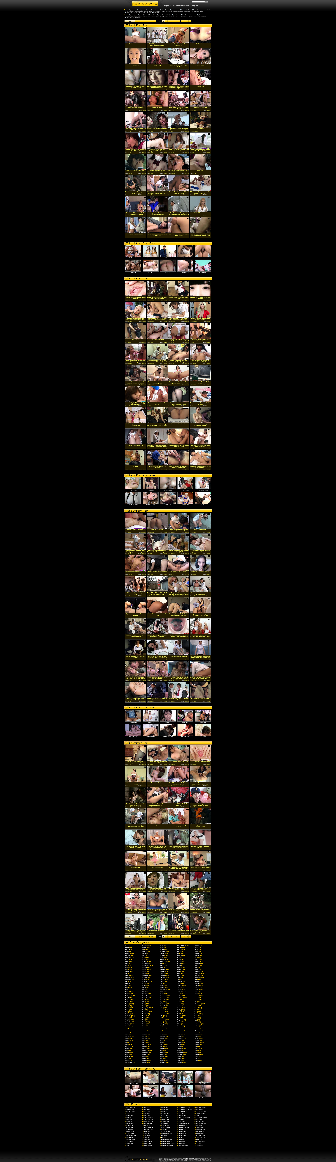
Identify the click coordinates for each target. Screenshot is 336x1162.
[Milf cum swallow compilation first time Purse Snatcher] (157, 570)
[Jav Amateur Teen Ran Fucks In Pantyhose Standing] (178, 570)
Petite (178, 1006)
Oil (178, 979)
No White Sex (165, 1121)
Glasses (162, 973)
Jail (161, 1018)
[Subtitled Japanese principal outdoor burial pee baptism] (200, 908)
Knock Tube (203, 722)
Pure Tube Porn (150, 736)
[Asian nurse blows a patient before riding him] (178, 908)
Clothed (144, 953)
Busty (126, 1044)
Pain (178, 993)
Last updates (176, 5)
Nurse (178, 973)
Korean (162, 1034)
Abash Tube (185, 504)
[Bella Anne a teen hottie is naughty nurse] (200, 760)
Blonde (127, 1018)
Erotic (143, 1022)
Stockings (197, 973)
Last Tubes (185, 272)
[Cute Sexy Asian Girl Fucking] (178, 655)
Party (178, 999)
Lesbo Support (183, 1135)
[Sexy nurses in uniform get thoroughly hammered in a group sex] (178, 591)
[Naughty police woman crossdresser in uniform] (135, 655)
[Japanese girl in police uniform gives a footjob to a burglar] (157, 697)
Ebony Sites (164, 1111)
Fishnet (144, 1054)
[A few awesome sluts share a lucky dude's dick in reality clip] (178, 845)
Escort (144, 1024)
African (127, 951)
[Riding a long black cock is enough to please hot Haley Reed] (200, 190)
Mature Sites (199, 1109)
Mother (179, 963)
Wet (196, 1046)
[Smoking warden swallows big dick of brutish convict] (135, 190)
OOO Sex (198, 1143)
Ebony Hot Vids (203, 1097)
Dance (144, 991)
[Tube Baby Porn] (134, 8)
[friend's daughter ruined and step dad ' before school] (135, 422)
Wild (196, 1052)
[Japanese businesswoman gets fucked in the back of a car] (178, 401)
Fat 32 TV (164, 1135)
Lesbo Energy (182, 1131)
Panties (179, 995)
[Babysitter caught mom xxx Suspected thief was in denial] (157, 148)
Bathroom (127, 983)
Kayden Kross (134, 14)
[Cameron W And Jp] (157, 106)
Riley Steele (129, 17)
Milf (178, 953)
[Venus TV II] (135, 64)
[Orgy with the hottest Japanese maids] (135, 570)
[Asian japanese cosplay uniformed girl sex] (178, 106)
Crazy (144, 973)
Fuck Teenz (182, 1113)
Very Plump (199, 1119)
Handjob (162, 987)
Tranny (196, 1014)
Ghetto (161, 967)
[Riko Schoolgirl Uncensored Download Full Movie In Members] (157, 169)
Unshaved (197, 1028)
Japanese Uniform (135, 10)
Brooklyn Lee (130, 16)
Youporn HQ (168, 504)
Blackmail (127, 1014)
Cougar (144, 969)
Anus (126, 963)
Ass (126, 969)
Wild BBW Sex (200, 1121)
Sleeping (197, 953)
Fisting (144, 1056)
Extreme (144, 1030)
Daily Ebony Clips (185, 1083)
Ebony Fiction (185, 1097)
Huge (161, 1001)
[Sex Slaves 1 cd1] (135, 866)
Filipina (144, 1048)
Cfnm (126, 1058)
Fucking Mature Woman (185, 1109)
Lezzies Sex (182, 1141)
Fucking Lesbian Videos (167, 1143)
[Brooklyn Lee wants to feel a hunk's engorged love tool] (200, 317)
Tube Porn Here (200, 1141)
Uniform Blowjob (155, 10)
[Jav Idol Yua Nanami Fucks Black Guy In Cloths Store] (157, 233)
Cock (143, 957)
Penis (178, 1001)
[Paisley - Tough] (157, 64)
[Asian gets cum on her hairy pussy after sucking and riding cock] (157, 760)
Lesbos (181, 1137)
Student (197, 981)
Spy (196, 967)
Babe (126, 975)
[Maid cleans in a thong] (157, 528)
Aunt (126, 973)
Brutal (126, 1038)
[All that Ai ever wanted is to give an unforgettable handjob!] (200, 422)
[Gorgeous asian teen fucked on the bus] (135, 169)
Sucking (197, 983)
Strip (196, 979)
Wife (196, 1050)
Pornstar (179, 1016)
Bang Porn (133, 272)
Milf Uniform (138, 12)
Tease (196, 997)
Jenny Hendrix (164, 16)
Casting (127, 1052)
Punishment (180, 1032)
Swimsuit (197, 987)
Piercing (179, 1008)
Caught (127, 1054)
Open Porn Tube (200, 1137)
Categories (194, 5)
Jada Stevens (177, 14)
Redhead (179, 1038)
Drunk (144, 1016)
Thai (196, 1001)
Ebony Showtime (166, 1109)
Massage (162, 1062)
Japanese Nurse (189, 11)
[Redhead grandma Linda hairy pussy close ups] (135, 296)
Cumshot (144, 981)
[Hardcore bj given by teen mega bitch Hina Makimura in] (135, 148)
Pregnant (179, 1020)
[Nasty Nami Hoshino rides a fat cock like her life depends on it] (200, 676)
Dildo (143, 1001)
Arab (126, 965)
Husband (162, 1006)
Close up (144, 951)
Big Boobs (127, 995)
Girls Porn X (199, 1127)
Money (179, 959)
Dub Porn (150, 272)
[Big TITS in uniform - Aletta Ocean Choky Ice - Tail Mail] (178, 781)
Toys (196, 1012)
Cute (143, 985)
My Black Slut (165, 1119)
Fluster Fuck (167, 272)
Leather (162, 1044)
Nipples (179, 969)
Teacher (197, 995)
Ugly (196, 1020)
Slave (196, 951)
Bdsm (126, 987)
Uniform (197, 1026)
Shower (197, 945)
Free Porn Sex (200, 1133)
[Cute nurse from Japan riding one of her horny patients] (200, 444)
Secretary (179, 1054)
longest (151, 21)
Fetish (144, 1046)
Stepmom (197, 971)
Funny (161, 957)
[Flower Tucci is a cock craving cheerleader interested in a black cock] (178, 338)
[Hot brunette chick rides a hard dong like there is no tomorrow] (178, 148)
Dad (143, 989)
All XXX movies (168, 258)
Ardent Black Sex (133, 1083)
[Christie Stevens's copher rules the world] (157, 612)
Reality (179, 1036)
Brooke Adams (143, 14)
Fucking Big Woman (166, 1139)
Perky (178, 1003)
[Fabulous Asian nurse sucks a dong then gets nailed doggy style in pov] (200, 655)
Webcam (197, 1042)
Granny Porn (182, 1115)
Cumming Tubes (165, 1131)
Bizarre (127, 1010)
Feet (143, 1042)
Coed (143, 959)
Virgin (196, 1036)
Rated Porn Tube (168, 736)
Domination (145, 1012)
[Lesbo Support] (200, 127)
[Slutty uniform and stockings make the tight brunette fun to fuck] (200, 612)
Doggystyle (145, 1008)
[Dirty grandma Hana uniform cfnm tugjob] (157, 401)
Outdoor (179, 991)
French (162, 953)
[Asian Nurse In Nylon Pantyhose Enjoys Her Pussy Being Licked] (135, 823)
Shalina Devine (152, 14)
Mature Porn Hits (183, 1145)
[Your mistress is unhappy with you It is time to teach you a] (178, 929)
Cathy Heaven (138, 16)
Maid (161, 1058)
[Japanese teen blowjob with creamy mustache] (135, 612)
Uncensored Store (203, 490)
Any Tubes (150, 722)
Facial (144, 1034)
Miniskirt (179, 955)
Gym (161, 983)
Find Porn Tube (200, 1135)
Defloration (145, 997)
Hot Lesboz (182, 1121)
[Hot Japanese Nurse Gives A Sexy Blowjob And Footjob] (135, 845)
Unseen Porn (150, 258)
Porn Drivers (150, 490)
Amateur (127, 953)
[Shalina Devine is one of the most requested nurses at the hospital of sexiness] (157, 655)
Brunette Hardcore (178, 11)
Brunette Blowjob (199, 11)
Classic (144, 947)
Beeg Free (200, 1145)
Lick (161, 1050)
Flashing (144, 1060)
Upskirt (196, 1030)
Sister (196, 947)
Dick (143, 999)
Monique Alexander (174, 16)
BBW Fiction (164, 1123)
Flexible (144, 1062)
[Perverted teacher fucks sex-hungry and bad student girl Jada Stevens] (135, 676)
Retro (178, 1040)
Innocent (162, 1010)
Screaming (180, 1052)
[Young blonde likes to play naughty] (157, 781)
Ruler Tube (199, 1139)
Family (144, 1036)
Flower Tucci (138, 17)
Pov (178, 1018)
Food (161, 945)
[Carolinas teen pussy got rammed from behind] (200, 845)
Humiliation (163, 1003)
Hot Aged (181, 1119)
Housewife (162, 999)
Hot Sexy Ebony (165, 1113)
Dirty (143, 1003)
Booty (126, 1028)
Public (178, 1030)
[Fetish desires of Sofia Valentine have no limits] (178, 802)
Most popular (167, 5)
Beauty (127, 991)
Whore (196, 1048)
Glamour (162, 971)
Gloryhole (162, 975)
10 (187, 21)
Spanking (197, 963)
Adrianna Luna (202, 16)
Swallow (197, 985)
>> (189, 21)
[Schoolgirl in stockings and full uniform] (200, 380)
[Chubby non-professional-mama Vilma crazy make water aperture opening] (178, 634)
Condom (144, 967)
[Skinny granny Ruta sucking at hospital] (178, 823)
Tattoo (196, 993)
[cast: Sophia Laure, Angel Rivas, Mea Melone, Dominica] (135, 127)
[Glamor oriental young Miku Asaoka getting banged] (178, 233)
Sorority (197, 959)
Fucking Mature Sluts (167, 1145)
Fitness (144, 1058)
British (126, 1034)
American (127, 957)
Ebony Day (151, 1097)
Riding (179, 1044)
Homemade (163, 995)
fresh (140, 21)
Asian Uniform (145, 10)
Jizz (161, 1026)
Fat (143, 1040)
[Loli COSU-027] (135, 338)
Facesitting (145, 1032)
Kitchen (162, 1032)
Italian (161, 1016)
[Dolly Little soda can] (157, 866)
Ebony (144, 1018)
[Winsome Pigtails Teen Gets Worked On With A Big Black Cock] (178, 190)
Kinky (161, 1028)
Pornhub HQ (202, 272)
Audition (127, 971)
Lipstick (162, 1054)
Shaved (179, 1058)
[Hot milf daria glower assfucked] (157, 823)
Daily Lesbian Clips (166, 1133)
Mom (178, 957)
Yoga (196, 1058)
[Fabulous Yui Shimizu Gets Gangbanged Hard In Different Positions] (157, 802)
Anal (126, 959)
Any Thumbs (133, 722)
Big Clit (127, 997)
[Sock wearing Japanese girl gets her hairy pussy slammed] (178, 887)
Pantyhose (180, 997)
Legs (161, 1046)
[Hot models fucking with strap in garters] (200, 697)
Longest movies (185, 5)
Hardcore (162, 989)
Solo (196, 957)
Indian (161, 1008)
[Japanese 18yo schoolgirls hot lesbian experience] (200, 338)
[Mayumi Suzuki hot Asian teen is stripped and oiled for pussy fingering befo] (135, 528)
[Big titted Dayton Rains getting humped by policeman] (200, 887)
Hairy (161, 985)
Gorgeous (162, 977)
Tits (195, 1010)
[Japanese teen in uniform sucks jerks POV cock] (200, 296)
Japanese (162, 1020)
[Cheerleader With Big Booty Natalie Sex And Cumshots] (135, 85)
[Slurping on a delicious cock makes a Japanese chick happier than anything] (157, 444)
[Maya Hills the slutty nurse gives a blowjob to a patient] (135, 359)
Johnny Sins (161, 14)
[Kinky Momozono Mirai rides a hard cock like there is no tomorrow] (178, 866)
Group (161, 981)
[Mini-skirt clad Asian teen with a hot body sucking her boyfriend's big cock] (157, 190)
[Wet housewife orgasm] (200, 528)
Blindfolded (128, 1016)
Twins (196, 1018)
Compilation (145, 965)
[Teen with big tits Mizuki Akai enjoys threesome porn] (135, 401)
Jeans (161, 1022)
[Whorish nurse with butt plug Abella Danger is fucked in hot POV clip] (178, 380)
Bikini (126, 1006)
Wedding (197, 1044)
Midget (179, 951)
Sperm (196, 965)
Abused (127, 947)
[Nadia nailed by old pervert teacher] (200, 866)
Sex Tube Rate (185, 736)
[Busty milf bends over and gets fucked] (178, 64)
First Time (145, 1052)
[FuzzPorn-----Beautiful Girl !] (178, 422)
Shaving (179, 1060)
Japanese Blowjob (167, 11)
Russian (179, 1048)
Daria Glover (185, 14)
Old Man (179, 981)
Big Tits (127, 1003)
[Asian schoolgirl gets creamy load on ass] (178, 296)
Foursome (162, 951)
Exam (143, 1026)
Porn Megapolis (200, 1113)
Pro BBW (198, 1115)
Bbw (126, 985)
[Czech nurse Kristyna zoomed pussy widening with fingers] (135, 908)
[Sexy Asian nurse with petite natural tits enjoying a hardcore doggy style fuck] (135, 549)
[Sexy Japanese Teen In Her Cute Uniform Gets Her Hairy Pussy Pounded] (200, 359)
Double (144, 1014)
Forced (162, 949)
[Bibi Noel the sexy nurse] (200, 211)
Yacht (196, 1056)
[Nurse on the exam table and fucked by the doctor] (178, 760)
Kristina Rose (193, 16)
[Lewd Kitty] (200, 169)
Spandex (197, 961)
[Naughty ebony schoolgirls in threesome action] (157, 929)
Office (178, 977)
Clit (143, 949)
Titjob (196, 1008)
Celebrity (127, 1056)
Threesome (198, 1003)
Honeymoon (163, 997)
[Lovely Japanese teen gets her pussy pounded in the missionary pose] (157, 317)
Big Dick (127, 1001)
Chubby (144, 945)
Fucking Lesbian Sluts (167, 1141)
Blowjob (127, 1020)
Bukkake (127, 1040)
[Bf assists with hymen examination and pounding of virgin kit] (135, 211)
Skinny (196, 949)
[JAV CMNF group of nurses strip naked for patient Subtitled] (157, 42)
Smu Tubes (203, 736)
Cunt (143, 983)
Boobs (126, 1026)
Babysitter (127, 977)
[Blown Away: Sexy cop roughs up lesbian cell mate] (200, 823)
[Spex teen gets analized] (157, 338)
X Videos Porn (200, 1131)
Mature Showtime (201, 1107)
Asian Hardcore (175, 10)
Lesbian (162, 1048)
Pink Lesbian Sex (201, 1111)
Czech (144, 987)
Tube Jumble (185, 490)
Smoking (197, 955)
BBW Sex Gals (165, 1125)
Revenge (179, 1042)
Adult (202, 504)
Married (162, 1060)
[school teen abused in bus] (135, 444)
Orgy (178, 987)
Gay (161, 963)
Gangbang (163, 961)
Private (179, 1024)
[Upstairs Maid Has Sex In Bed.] (135, 106)
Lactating (162, 1036)
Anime (126, 961)
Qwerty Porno (168, 490)
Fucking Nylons (183, 1111)
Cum (143, 979)
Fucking (162, 955)
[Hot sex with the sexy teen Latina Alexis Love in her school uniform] (178, 127)
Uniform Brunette (165, 10)
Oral (178, 983)
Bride (126, 1032)
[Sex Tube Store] (200, 42)
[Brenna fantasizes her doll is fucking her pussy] (200, 401)
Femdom (144, 1044)
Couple (144, 971)
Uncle (196, 1022)
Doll (143, 1010)
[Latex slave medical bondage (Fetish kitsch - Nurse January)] (135, 929)
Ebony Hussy (165, 1107)
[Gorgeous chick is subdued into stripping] (157, 465)
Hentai (161, 991)
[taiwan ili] (135, 465)
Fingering (145, 1050)
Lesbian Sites (182, 1129)
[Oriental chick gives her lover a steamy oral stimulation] (135, 760)
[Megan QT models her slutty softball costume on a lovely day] (157, 591)
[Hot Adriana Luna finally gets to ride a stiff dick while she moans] (178, 169)
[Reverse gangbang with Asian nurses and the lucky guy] (157, 676)
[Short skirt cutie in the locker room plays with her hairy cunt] (178, 465)
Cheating (127, 1060)
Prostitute (179, 1028)
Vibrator (197, 1032)
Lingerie (162, 1052)
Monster (179, 961)
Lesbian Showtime (184, 1127)
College (144, 961)
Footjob (162, 947)
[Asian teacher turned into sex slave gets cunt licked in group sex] (200, 549)
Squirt (196, 969)
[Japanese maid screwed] (200, 106)
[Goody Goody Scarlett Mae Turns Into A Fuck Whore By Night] (200, 148)
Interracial (162, 1014)
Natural (179, 967)
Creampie (145, 975)
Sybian (196, 991)
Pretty (178, 1022)
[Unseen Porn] (200, 85)
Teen (196, 999)
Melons (179, 949)
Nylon (178, 975)
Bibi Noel (169, 14)
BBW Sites (164, 1129)
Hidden (162, 993)
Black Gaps (168, 1083)
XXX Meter (199, 1125)
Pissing (179, 1010)
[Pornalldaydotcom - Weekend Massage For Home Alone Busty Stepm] (135, 380)
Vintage (197, 1034)
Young (196, 1060)
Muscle (179, 965)
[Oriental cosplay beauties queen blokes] (135, 591)
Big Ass (127, 993)
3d (125, 945)
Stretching (197, 977)
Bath (126, 981)
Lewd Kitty (181, 1139)
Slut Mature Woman (201, 1117)
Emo (143, 1020)
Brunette (127, 1036)
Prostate (179, 1026)
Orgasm (179, 985)
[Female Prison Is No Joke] (135, 233)
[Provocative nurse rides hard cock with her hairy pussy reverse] (157, 845)
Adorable (127, 949)
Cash (126, 1050)
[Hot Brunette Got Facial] (135, 42)
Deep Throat (145, 995)
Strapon (197, 975)
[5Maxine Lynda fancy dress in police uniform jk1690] (178, 549)
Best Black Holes (150, 1083)
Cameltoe (127, 1046)
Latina (161, 1042)
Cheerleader (128, 1062)
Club (143, 955)
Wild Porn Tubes (133, 504)
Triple (196, 1016)
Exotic (144, 1028)
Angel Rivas (147, 16)
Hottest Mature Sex (184, 1123)
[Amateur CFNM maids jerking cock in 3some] (157, 127)
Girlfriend (162, 969)
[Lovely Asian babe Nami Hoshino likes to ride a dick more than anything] (178, 528)
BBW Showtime (165, 1127)
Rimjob (179, 1046)
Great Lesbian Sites (184, 1117)
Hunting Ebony (165, 1117)
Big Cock (127, 999)
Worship (197, 1054)
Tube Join (185, 258)
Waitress (197, 1040)
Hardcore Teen (147, 12)
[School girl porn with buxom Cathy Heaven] (135, 781)
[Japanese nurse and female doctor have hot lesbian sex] (135, 634)
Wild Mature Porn (201, 1123)
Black (126, 1012)
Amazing (127, 955)
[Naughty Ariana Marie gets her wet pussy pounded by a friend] (135, 887)
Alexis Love (201, 14)
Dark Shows (203, 1083)
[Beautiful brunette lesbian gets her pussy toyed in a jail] (135, 802)
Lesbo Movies (182, 1133)
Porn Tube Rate (133, 736)
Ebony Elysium (168, 1097)
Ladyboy (162, 1038)
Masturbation (180, 945)
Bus (126, 1042)
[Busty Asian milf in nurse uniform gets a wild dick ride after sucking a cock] (178, 317)
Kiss (161, 1030)
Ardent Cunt (203, 258)
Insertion (162, 1012)
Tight (196, 1006)
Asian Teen (156, 12)
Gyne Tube (185, 722)
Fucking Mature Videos (185, 1107)
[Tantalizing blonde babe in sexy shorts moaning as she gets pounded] (157, 422)
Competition (145, 963)
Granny (162, 979)
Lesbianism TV (183, 1125)
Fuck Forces (133, 490)
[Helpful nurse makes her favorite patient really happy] (157, 380)
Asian (126, 967)
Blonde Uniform (130, 11)
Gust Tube (168, 722)
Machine (162, 1056)
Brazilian (127, 1030)
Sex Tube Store (133, 258)
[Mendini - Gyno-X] (200, 64)
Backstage (128, 979)
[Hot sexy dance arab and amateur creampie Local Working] (157, 211)
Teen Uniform (196, 10)
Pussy (178, 1034)
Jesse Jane (193, 14)
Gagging (162, 959)
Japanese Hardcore (186, 10)
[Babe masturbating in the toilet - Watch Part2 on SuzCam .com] (200, 781)
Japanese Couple (206, 10)
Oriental (179, 989)
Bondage (127, 1024)
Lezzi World (182, 1143)
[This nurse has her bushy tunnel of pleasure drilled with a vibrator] (157, 908)
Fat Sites (163, 1137)
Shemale (179, 1062)
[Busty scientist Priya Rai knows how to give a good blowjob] (200, 929)
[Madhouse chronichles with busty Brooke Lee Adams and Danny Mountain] (178, 676)
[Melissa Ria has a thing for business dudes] (178, 697)
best (130, 21)
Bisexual (127, 1008)
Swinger (197, 989)
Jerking (162, 1024)
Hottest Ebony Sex (166, 1115)
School (179, 1050)
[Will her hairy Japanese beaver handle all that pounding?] (200, 465)
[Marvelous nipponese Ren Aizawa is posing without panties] (157, 85)
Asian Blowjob (130, 12)
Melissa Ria (184, 16)
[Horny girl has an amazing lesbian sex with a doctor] (200, 591)
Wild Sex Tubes (150, 504)
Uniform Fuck (148, 11)
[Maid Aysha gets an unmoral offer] (200, 570)
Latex (161, 1040)
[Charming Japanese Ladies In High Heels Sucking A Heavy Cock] (178, 612)
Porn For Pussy (200, 1129)
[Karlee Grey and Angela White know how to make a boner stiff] (157, 634)
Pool (178, 1014)
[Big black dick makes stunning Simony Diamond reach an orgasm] (135, 697)
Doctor (144, 1006)
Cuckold (144, 977)
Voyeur (196, 1038)
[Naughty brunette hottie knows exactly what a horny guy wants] (157, 296)
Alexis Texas (156, 16)
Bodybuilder (128, 1022)
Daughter (144, 993)
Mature (179, 947)
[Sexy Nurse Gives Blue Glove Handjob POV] (178, 42)
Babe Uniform (139, 11)
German (162, 965)
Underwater (198, 1024)
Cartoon (127, 1048)
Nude (178, 971)
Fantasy (144, 1038)
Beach (126, 989)
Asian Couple (157, 11)
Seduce (179, 1056)
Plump (179, 1012)
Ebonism (133, 1097)
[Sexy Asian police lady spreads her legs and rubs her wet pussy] (200, 802)
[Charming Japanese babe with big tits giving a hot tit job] (178, 444)
